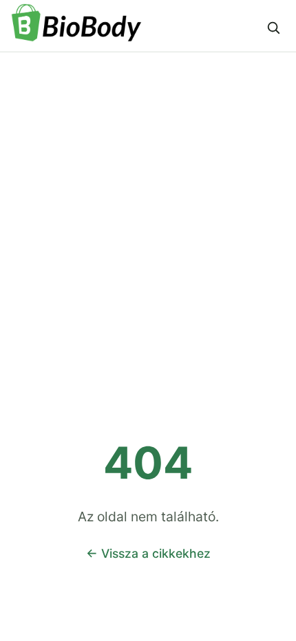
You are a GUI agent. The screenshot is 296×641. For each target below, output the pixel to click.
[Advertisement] (148, 207)
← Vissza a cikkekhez (148, 553)
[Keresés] (273, 27)
